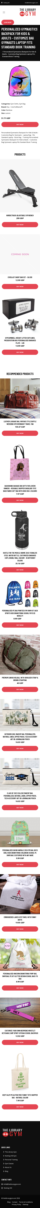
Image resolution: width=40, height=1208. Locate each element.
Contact (14, 1202)
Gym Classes (9, 1164)
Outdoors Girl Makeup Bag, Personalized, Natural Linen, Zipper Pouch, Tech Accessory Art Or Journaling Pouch (20, 736)
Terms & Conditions (26, 1202)
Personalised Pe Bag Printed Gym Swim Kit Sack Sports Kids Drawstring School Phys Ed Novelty (20, 613)
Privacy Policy (16, 1204)
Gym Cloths (14, 104)
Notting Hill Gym (10, 1156)
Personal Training (11, 1160)
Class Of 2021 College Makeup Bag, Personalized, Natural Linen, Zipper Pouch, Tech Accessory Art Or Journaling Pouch (20, 795)
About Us (8, 1167)
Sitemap (25, 1204)
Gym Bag (22, 104)
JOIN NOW (7, 22)
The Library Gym (11, 1152)
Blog (6, 1171)
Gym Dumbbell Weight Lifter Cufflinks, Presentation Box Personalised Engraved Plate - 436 (20, 340)
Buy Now (20, 124)
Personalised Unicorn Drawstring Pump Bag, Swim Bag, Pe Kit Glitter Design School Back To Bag (20, 976)
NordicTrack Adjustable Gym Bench (20, 215)
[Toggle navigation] (3, 12)
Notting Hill (6, 3)
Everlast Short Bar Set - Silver (20, 277)
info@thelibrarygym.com (31, 3)
